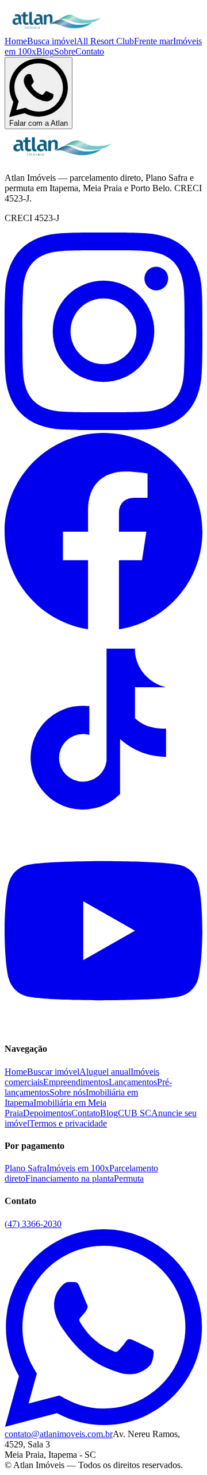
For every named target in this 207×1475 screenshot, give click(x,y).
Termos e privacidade (68, 1123)
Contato (89, 51)
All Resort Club (105, 41)
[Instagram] (103, 427)
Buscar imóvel (53, 1072)
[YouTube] (103, 1026)
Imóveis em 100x (78, 1168)
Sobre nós (67, 1092)
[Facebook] (103, 627)
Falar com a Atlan (38, 123)
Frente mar (153, 41)
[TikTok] (103, 826)
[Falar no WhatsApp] (103, 1423)
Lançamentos (133, 1082)
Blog (45, 51)
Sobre (64, 51)
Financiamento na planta (69, 1178)
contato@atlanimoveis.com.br (59, 1434)
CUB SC (134, 1113)
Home (16, 41)
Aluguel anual (105, 1072)
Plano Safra (26, 1168)
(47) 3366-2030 (33, 1224)
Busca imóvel (51, 41)
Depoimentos (47, 1113)
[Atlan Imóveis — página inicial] (56, 31)
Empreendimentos (76, 1082)
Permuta (129, 1178)
